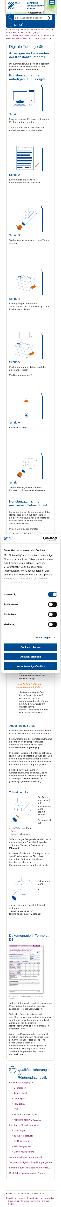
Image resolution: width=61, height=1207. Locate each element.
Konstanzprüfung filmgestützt (24, 1125)
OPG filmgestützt (22, 1141)
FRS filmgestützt (22, 1146)
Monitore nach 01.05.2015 (27, 1119)
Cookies (11, 1204)
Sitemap (45, 1201)
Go (49, 17)
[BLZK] (25, 8)
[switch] (52, 604)
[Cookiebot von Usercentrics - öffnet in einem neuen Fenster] (43, 539)
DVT (16, 1109)
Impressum (20, 1198)
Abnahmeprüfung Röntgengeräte (26, 1157)
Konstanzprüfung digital (19, 38)
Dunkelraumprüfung (24, 1151)
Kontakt (9, 1198)
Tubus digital (41, 38)
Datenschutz (13, 1201)
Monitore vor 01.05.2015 (26, 1114)
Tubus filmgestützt (23, 1135)
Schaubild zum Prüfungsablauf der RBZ (29, 1167)
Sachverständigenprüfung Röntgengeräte (30, 1162)
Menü (18, 25)
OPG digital (20, 1098)
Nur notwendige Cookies (30, 666)
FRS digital (19, 1103)
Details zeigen (42, 637)
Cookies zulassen (30, 647)
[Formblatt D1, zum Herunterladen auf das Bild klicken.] (29, 994)
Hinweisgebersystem (30, 1201)
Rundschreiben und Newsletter (40, 1198)
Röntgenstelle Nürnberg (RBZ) (22, 33)
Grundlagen (20, 1088)
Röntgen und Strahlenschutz (35, 30)
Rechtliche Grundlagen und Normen (27, 1173)
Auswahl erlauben (30, 656)
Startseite (11, 30)
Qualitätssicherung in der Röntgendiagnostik (30, 35)
